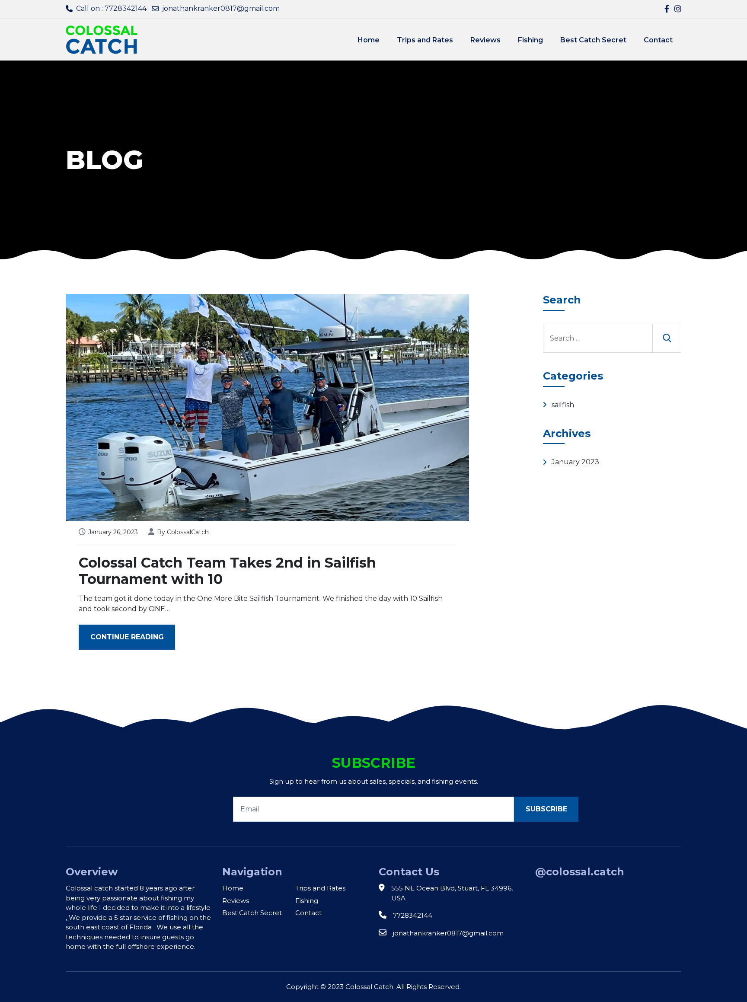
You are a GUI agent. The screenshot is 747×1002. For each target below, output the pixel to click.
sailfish (563, 405)
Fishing (530, 40)
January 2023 (575, 462)
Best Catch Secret (593, 40)
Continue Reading (127, 637)
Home (369, 40)
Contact (658, 40)
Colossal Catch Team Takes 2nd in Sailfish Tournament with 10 (227, 570)
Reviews (485, 40)
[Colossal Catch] (101, 39)
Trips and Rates (425, 40)
